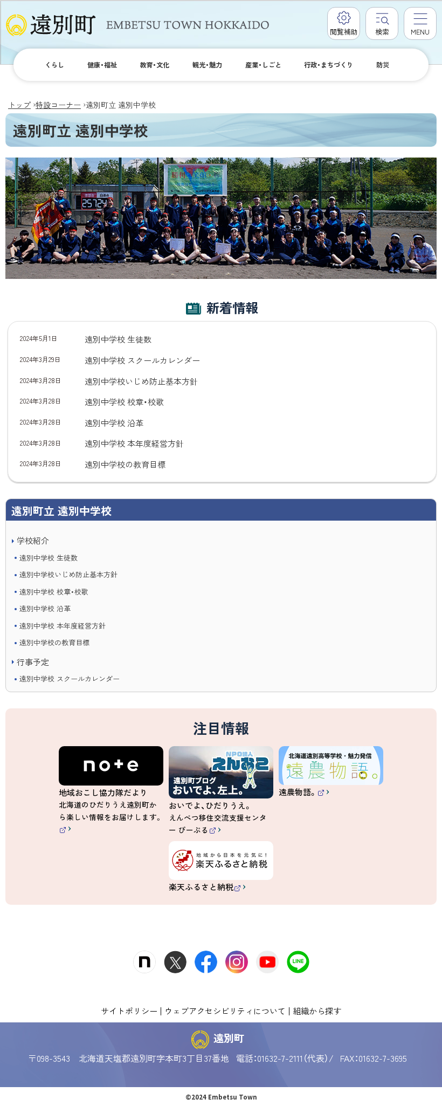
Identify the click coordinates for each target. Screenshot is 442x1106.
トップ (19, 104)
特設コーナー (58, 104)
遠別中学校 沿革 (45, 608)
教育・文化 (154, 65)
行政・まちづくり (328, 65)
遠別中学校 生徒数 (48, 557)
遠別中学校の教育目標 (54, 642)
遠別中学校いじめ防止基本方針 (68, 574)
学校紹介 (33, 540)
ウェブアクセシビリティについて (225, 1010)
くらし (54, 65)
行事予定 (33, 661)
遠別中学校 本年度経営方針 (62, 625)
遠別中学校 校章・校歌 (53, 591)
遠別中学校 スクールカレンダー (69, 678)
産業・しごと (263, 65)
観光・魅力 (207, 65)
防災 (382, 65)
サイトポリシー (129, 1010)
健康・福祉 (102, 65)
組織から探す (317, 1010)
